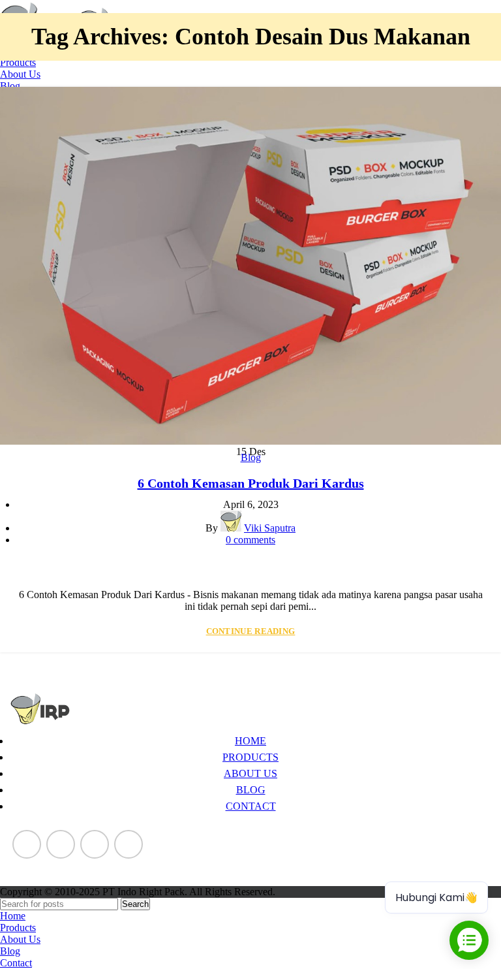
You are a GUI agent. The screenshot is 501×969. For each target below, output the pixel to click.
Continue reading (251, 631)
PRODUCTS (250, 757)
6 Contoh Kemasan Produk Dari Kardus (251, 483)
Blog (251, 457)
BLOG (251, 789)
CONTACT (251, 806)
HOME (250, 740)
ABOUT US (250, 773)
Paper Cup (31, 866)
